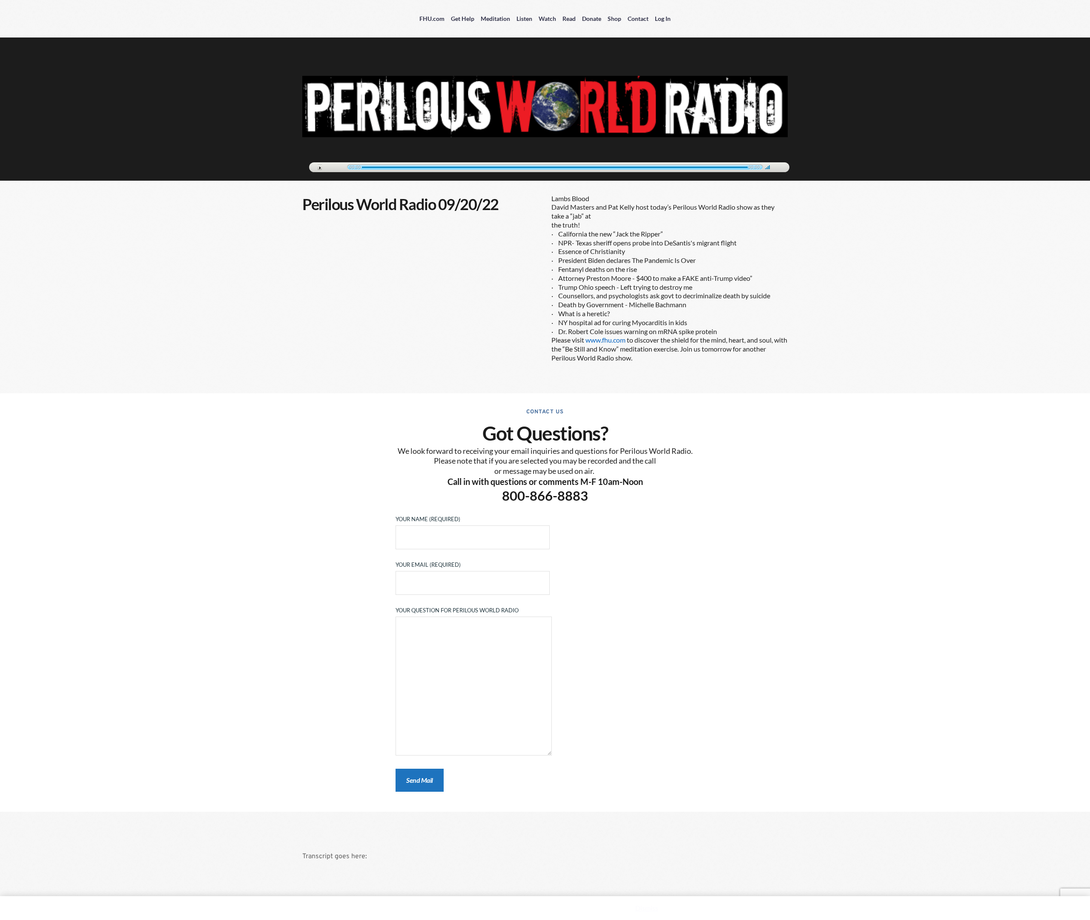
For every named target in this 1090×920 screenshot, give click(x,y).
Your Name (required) (428, 519)
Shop (614, 18)
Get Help (462, 18)
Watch (547, 18)
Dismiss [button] (646, 908)
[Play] (320, 167)
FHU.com (432, 18)
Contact (638, 18)
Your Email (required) (428, 564)
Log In (663, 18)
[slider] (767, 167)
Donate (591, 18)
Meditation (495, 18)
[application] (545, 165)
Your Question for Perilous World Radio (457, 610)
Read (569, 18)
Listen (524, 18)
